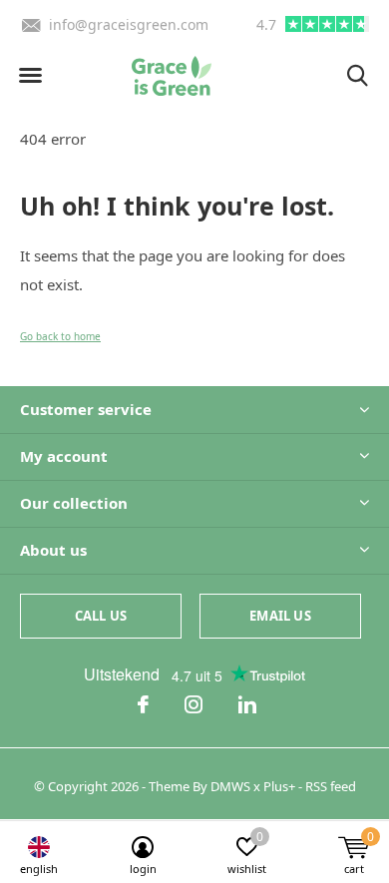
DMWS (230, 786)
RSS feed (330, 786)
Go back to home (60, 336)
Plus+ (279, 786)
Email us (279, 616)
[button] (30, 76)
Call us (101, 616)
